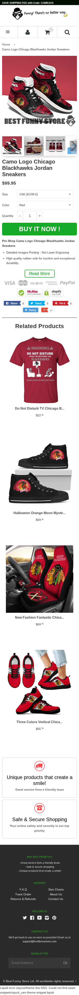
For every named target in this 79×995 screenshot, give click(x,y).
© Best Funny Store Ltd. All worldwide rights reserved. (39, 981)
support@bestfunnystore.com (40, 941)
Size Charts (56, 889)
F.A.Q (23, 889)
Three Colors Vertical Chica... (39, 722)
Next (73, 146)
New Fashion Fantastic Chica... (39, 617)
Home (6, 44)
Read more (39, 273)
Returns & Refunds (23, 899)
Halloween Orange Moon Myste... (39, 513)
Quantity (7, 215)
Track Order (23, 894)
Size (5, 194)
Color (5, 205)
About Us (56, 894)
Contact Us (55, 899)
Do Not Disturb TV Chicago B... (39, 408)
